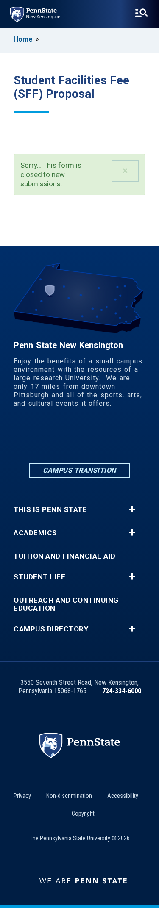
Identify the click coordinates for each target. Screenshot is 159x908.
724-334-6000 (121, 691)
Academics (35, 533)
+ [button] (132, 509)
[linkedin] (36, 438)
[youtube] (124, 438)
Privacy (22, 795)
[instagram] (80, 438)
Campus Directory (51, 629)
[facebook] (58, 438)
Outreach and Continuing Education (66, 604)
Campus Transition (79, 470)
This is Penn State (50, 510)
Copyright (83, 813)
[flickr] (102, 438)
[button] (125, 171)
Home (23, 39)
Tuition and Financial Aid (65, 556)
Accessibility (122, 795)
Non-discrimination (69, 795)
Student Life (39, 577)
